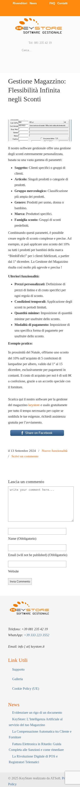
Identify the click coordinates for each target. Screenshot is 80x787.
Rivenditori (20, 3)
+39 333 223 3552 (36, 635)
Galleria (17, 679)
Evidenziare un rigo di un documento (37, 712)
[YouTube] (46, 11)
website (13, 571)
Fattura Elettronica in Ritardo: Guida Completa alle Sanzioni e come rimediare (36, 747)
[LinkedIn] (38, 11)
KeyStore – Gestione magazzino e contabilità (40, 28)
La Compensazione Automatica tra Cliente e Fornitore (40, 734)
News (33, 3)
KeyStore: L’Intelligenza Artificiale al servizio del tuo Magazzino (36, 722)
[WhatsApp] (55, 11)
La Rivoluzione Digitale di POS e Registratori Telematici (33, 759)
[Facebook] (29, 11)
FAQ (52, 3)
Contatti (62, 3)
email (37, 555)
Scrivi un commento (25, 456)
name (22, 538)
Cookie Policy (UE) (25, 688)
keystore (34, 405)
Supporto (18, 669)
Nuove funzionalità (54, 450)
